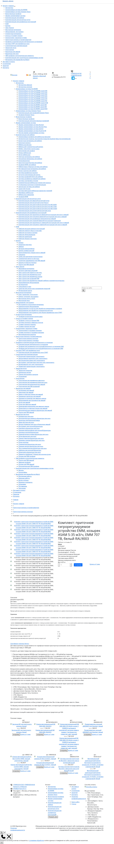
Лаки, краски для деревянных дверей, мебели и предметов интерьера (41, 280)
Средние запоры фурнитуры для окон (30, 446)
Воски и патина (23, 480)
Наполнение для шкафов (26, 151)
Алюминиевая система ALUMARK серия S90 (32, 107)
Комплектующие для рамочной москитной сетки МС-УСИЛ (37, 209)
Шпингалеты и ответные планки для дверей (32, 408)
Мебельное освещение (26, 195)
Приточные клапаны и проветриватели (18, 40)
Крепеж (7, 26)
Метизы (21, 470)
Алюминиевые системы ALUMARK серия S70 (32, 99)
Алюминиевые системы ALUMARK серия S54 (32, 97)
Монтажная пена (24, 300)
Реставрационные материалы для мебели (32, 169)
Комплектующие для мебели (14, 18)
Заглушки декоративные (26, 249)
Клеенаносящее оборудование (28, 306)
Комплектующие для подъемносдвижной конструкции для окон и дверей (42, 217)
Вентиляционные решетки (27, 334)
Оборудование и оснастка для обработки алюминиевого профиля (40, 308)
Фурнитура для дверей (12, 52)
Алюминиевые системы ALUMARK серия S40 (32, 91)
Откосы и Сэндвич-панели (13, 36)
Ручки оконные (23, 442)
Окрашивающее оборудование (28, 282)
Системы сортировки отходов (28, 181)
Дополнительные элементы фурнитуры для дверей (35, 410)
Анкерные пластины (25, 245)
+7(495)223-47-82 (76, 73)
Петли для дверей (24, 402)
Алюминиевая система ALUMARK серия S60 (32, 105)
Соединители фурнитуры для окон (29, 444)
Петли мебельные (24, 155)
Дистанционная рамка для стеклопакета (31, 360)
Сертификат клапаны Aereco (19, 644)
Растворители (23, 284)
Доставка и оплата (9, 62)
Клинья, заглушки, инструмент (28, 296)
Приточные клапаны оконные (28, 338)
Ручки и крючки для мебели (27, 171)
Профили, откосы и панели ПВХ (28, 320)
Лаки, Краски (9, 28)
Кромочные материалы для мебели (30, 141)
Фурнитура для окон (12, 54)
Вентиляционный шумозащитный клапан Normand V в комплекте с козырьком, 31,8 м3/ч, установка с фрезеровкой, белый (92, 775)
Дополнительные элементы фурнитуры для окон (34, 418)
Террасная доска (10, 48)
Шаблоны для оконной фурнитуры (29, 450)
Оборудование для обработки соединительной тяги (35, 310)
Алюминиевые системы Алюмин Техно (17, 12)
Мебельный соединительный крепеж (30, 147)
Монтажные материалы (13, 30)
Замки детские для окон (26, 422)
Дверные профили (24, 462)
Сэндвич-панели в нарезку (27, 324)
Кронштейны (22, 472)
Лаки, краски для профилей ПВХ (28, 279)
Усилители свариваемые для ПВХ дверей (31, 261)
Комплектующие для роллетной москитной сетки (34, 211)
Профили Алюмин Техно (26, 115)
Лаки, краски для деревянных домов (30, 277)
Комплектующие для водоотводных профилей (33, 121)
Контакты (6, 68)
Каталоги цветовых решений (27, 271)
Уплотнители (9, 50)
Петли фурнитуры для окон (27, 436)
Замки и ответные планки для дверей (30, 394)
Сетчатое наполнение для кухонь (29, 175)
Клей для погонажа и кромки (27, 233)
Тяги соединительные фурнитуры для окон (32, 448)
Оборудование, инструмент (14, 32)
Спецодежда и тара (24, 286)
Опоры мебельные (24, 153)
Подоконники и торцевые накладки (30, 330)
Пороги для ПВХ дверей (26, 265)
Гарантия (6, 66)
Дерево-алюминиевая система (15, 16)
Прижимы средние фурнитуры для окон (31, 440)
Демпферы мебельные (25, 193)
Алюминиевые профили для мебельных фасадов (34, 137)
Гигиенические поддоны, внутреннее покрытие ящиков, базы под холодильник (44, 139)
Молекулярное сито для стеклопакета (30, 364)
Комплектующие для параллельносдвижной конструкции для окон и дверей (43, 215)
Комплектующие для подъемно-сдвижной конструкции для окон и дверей (42, 225)
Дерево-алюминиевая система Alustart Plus (32, 127)
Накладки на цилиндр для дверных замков (32, 398)
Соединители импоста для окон (28, 259)
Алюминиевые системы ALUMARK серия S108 (33, 103)
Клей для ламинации (25, 237)
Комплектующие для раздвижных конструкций (20, 22)
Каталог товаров (8, 6)
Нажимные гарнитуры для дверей (29, 396)
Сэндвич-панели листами (26, 326)
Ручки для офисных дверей (27, 404)
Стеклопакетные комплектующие (16, 46)
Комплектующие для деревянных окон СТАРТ (33, 352)
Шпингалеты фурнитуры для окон (29, 452)
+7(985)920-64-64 (76, 75)
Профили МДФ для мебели (27, 165)
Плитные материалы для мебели (29, 157)
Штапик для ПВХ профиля (26, 456)
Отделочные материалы (13, 34)
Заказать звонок (8, 1)
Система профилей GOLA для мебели (30, 177)
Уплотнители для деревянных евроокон (31, 380)
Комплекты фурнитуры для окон (29, 428)
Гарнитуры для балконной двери (29, 420)
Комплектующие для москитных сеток (17, 20)
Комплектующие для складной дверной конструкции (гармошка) (39, 221)
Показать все (53, 817)
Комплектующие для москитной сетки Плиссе (33, 203)
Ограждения (22, 376)
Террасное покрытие (25, 370)
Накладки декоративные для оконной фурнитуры (34, 430)
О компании (7, 64)
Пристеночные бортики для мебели (30, 163)
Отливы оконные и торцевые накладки (31, 332)
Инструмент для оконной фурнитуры (30, 426)
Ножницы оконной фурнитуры (28, 432)
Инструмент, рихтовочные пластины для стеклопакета (36, 362)
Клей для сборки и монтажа (27, 239)
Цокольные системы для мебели (29, 187)
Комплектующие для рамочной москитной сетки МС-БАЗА (37, 205)
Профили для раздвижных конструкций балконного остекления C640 (41, 346)
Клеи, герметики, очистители (28, 294)
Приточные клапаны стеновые (28, 340)
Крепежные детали (24, 372)
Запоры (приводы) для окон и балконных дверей (34, 424)
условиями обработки (36, 840)
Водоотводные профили (13, 14)
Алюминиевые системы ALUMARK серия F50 (32, 101)
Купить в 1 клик (95, 564)
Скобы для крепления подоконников (30, 257)
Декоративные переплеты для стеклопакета (32, 358)
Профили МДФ (23, 197)
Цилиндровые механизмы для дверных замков (33, 406)
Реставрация (22, 486)
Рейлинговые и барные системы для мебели (32, 167)
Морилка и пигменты (25, 482)
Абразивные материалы (26, 269)
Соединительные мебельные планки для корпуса (34, 183)
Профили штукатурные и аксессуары (30, 316)
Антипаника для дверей (26, 390)
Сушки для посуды (24, 189)
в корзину (78, 565)
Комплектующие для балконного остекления (33, 344)
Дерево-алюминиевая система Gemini (30, 129)
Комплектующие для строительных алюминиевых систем (24, 58)
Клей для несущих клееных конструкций (31, 229)
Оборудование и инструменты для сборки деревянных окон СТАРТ (40, 312)
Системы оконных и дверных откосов (30, 322)
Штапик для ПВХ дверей (26, 464)
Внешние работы (24, 478)
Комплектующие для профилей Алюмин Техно (33, 113)
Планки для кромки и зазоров (28, 374)
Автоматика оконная (25, 87)
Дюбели (21, 247)
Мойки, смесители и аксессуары (28, 149)
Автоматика (9, 8)
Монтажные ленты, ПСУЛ (26, 298)
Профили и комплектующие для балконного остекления (23, 42)
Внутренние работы (25, 476)
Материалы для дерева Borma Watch (17, 60)
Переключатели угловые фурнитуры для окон (33, 434)
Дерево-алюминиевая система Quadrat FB (32, 131)
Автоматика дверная (25, 85)
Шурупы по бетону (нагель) (27, 263)
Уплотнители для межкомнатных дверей (31, 384)
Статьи (74, 804)
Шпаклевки (22, 484)
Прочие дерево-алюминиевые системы (31, 133)
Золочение (22, 488)
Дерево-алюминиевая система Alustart (31, 125)
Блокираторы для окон (25, 416)
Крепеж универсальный (26, 251)
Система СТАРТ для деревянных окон (17, 44)
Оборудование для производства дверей (31, 400)
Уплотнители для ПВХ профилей (29, 386)
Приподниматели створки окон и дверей (31, 253)
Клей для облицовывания (26, 235)
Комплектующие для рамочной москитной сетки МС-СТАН (37, 207)
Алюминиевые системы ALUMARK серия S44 (32, 93)
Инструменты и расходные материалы (31, 304)
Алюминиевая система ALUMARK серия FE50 (32, 109)
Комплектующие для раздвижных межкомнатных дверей (37, 219)
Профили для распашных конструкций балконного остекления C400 (40, 348)
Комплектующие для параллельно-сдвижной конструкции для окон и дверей (43, 223)
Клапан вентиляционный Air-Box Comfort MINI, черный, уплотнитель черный (21, 767)
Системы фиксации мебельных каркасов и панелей (35, 191)
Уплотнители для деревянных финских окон (32, 382)
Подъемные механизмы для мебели (30, 159)
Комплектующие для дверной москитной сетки (33, 201)
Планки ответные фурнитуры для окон (31, 438)
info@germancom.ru (19, 789)
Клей (7, 24)
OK (2, 843)
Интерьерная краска (25, 290)
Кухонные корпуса (24, 143)
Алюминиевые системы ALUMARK (16, 10)
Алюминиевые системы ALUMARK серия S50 (32, 95)
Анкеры (20, 243)
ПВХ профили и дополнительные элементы (19, 56)
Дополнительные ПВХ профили (28, 466)
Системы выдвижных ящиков (28, 173)
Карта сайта (75, 802)
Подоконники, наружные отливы (16, 38)
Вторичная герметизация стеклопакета (31, 356)
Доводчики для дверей (25, 392)
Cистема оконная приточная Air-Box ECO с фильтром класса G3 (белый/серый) (69, 769)
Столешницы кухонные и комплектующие (32, 185)
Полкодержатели (24, 161)
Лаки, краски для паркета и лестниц (30, 273)
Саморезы (21, 255)
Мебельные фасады (24, 145)
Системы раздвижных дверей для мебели (31, 179)
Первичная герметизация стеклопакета (31, 366)
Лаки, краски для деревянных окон (29, 275)
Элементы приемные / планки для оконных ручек (34, 454)
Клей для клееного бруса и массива (30, 231)
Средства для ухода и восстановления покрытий (34, 288)
